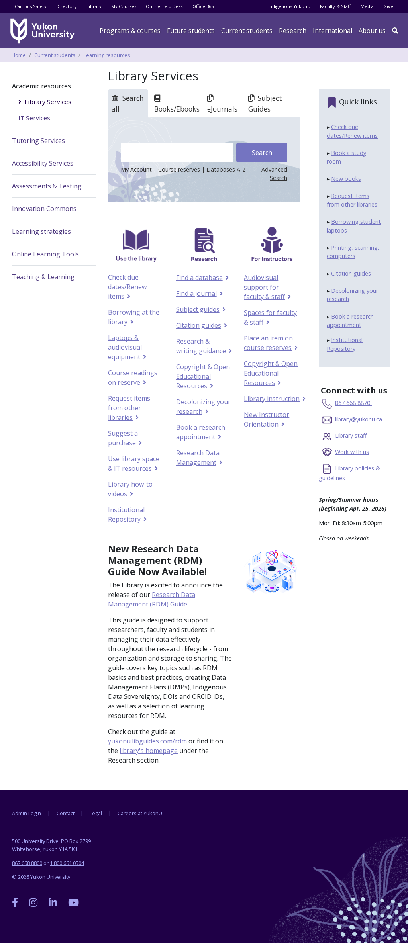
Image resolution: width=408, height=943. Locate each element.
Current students (54, 55)
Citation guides (198, 325)
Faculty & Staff (335, 6)
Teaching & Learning (43, 276)
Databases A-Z (226, 169)
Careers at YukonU (140, 813)
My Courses (123, 6)
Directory (66, 6)
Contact (66, 813)
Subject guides (197, 309)
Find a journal (196, 293)
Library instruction (271, 398)
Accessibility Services (42, 163)
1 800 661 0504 (67, 863)
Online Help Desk (164, 6)
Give (388, 6)
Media (367, 6)
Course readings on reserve (132, 377)
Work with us (352, 452)
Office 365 (203, 6)
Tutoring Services (38, 140)
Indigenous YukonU (289, 6)
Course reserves (179, 169)
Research (292, 30)
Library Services (48, 102)
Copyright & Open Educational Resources (203, 376)
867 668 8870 (353, 403)
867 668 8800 (27, 863)
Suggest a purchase (123, 438)
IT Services (34, 118)
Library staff (351, 435)
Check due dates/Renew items (127, 287)
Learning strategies (41, 231)
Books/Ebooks (177, 108)
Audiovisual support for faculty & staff (264, 287)
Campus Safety (31, 6)
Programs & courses (130, 30)
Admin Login (26, 813)
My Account (136, 169)
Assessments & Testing (47, 186)
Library (94, 6)
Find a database (199, 277)
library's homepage (149, 750)
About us (372, 30)
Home (19, 55)
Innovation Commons (44, 208)
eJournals (222, 108)
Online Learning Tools (45, 254)
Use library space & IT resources (133, 463)
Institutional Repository (126, 514)
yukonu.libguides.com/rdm (147, 741)
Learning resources (107, 55)
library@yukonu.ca (358, 419)
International (332, 30)
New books (346, 178)
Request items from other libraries (129, 408)
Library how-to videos (130, 489)
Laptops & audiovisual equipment (125, 347)
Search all (128, 103)
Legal (96, 813)
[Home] (43, 31)
